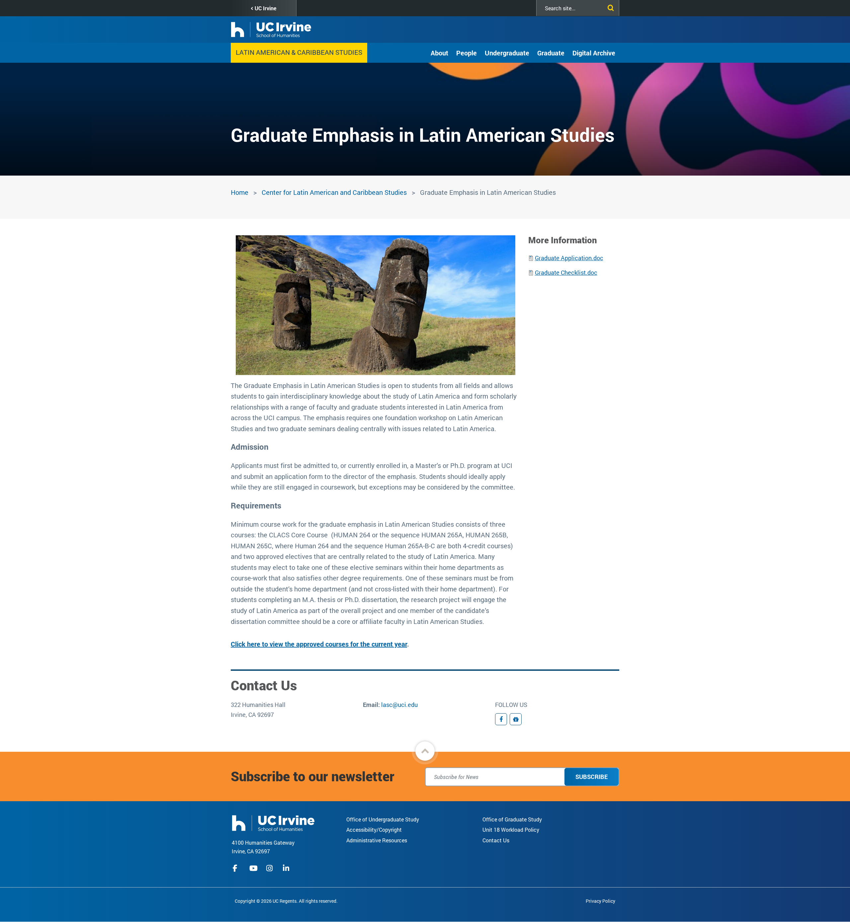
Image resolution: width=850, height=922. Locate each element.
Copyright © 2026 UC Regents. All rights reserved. (286, 901)
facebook (237, 868)
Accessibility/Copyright (374, 829)
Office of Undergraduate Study (382, 819)
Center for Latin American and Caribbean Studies (334, 192)
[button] (425, 751)
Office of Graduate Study (512, 819)
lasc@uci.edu (399, 705)
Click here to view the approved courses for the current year (319, 644)
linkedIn (287, 868)
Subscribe (591, 777)
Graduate (550, 52)
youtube (253, 868)
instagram (270, 868)
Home (239, 192)
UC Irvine (265, 8)
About (439, 52)
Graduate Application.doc (569, 258)
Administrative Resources (376, 840)
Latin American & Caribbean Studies (299, 52)
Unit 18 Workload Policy (510, 829)
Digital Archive (593, 52)
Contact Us (495, 840)
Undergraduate (507, 52)
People (466, 52)
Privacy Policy (600, 901)
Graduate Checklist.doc (566, 272)
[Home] (273, 822)
